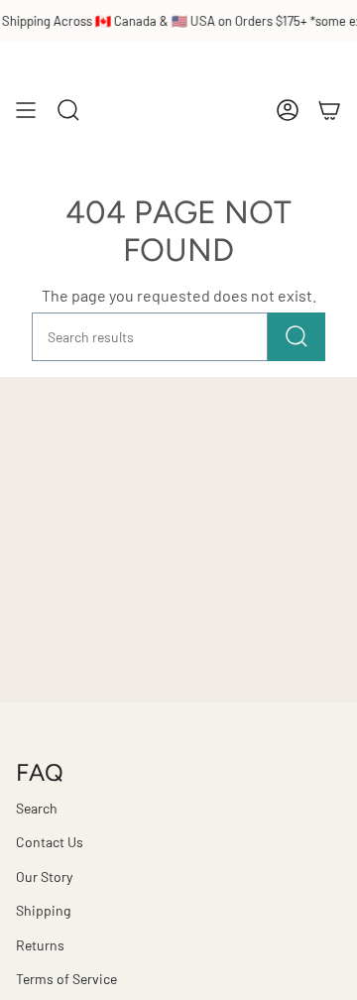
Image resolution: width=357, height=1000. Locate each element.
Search (37, 808)
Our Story (44, 876)
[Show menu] (26, 109)
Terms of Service (66, 978)
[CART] (329, 109)
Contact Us (49, 841)
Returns (40, 945)
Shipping (43, 910)
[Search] (296, 336)
